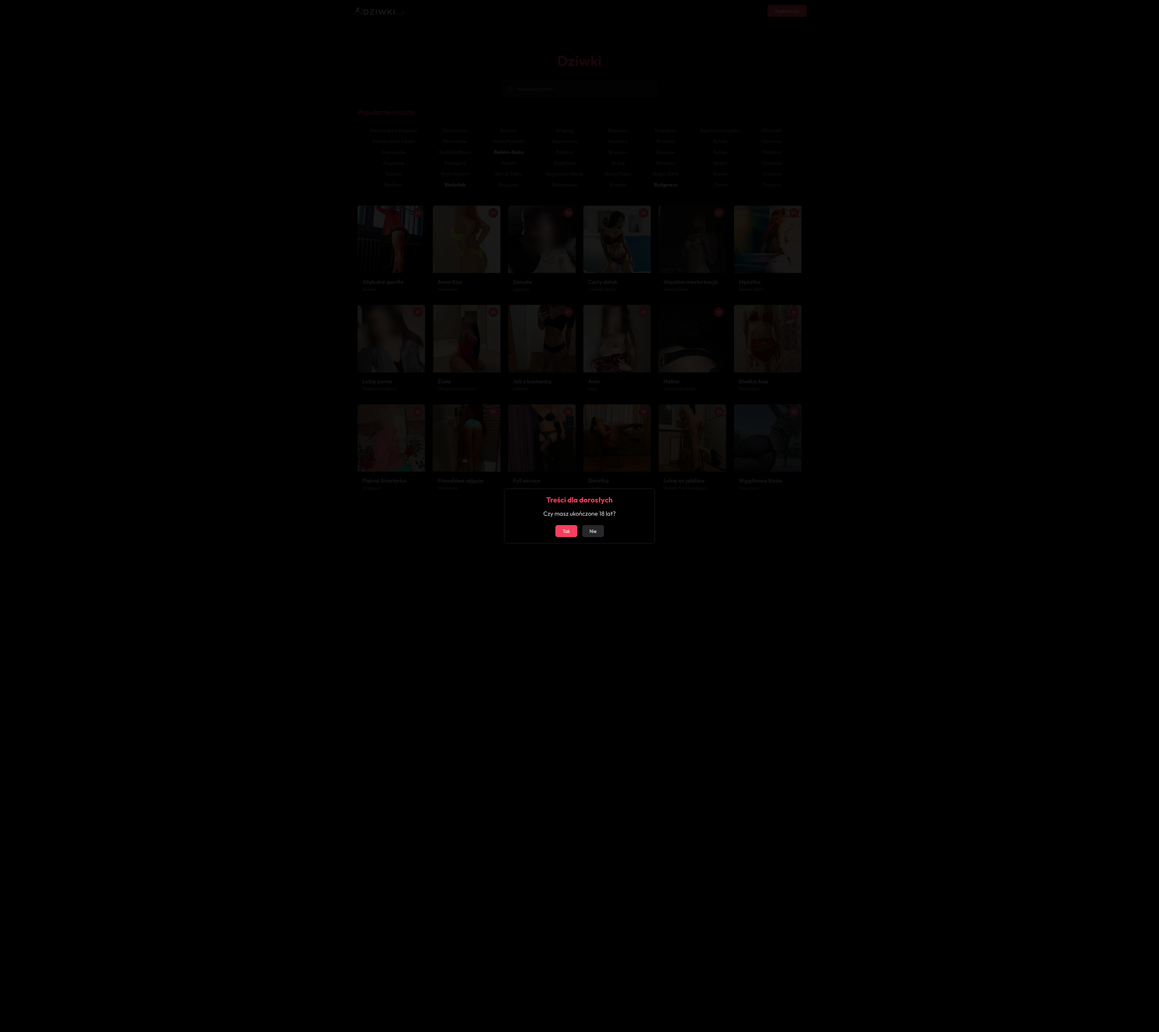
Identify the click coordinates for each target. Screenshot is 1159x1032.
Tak (566, 531)
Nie (593, 531)
